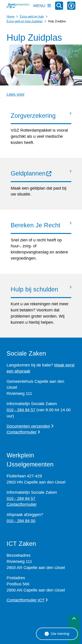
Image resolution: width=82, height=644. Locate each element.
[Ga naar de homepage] (18, 5)
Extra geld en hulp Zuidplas (25, 21)
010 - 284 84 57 (21, 410)
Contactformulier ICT (25, 600)
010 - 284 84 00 (21, 521)
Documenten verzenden (28, 426)
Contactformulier (22, 432)
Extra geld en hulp (32, 16)
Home (10, 16)
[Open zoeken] (59, 6)
